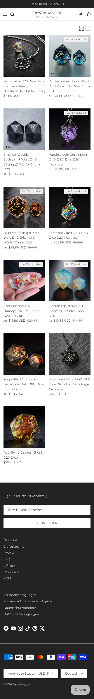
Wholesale (11, 572)
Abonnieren (47, 523)
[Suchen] (14, 14)
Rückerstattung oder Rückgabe (27, 601)
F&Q (6, 559)
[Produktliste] (88, 28)
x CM (7, 578)
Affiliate (9, 566)
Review (8, 553)
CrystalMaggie (21, 684)
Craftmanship (13, 547)
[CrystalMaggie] (47, 14)
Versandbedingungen (19, 595)
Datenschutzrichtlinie (20, 608)
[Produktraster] (81, 28)
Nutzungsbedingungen (21, 614)
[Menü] (5, 14)
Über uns (10, 540)
